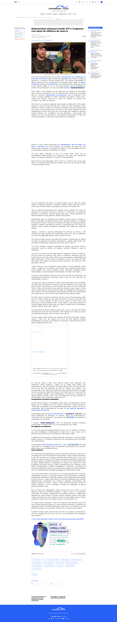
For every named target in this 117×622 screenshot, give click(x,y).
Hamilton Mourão (77, 88)
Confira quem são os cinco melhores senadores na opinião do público (96, 34)
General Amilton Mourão (72, 562)
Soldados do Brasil (37, 565)
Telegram (19, 36)
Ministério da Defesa (76, 559)
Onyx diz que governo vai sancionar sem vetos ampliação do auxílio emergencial (38, 598)
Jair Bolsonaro (36, 559)
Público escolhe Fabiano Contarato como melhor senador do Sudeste (96, 55)
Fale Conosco (66, 613)
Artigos (55, 14)
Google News (20, 39)
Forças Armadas (65, 559)
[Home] (58, 7)
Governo (34, 574)
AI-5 (43, 559)
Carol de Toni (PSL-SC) (55, 414)
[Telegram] (79, 2)
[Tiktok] (95, 2)
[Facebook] (82, 2)
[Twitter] (84, 2)
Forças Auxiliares (70, 565)
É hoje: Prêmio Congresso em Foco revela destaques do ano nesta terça (96, 75)
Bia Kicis (69, 414)
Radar (69, 14)
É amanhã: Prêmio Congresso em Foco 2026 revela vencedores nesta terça (96, 44)
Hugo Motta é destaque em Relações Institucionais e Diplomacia (95, 66)
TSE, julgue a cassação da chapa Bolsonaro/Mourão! (58, 597)
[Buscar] (101, 2)
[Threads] (98, 2)
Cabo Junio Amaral (36, 562)
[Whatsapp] (76, 2)
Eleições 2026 (62, 14)
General (67, 88)
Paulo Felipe (60, 565)
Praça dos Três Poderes (52, 559)
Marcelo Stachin (54, 373)
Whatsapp (19, 33)
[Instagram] (90, 2)
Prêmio (75, 14)
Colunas (49, 14)
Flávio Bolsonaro (47, 423)
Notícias (42, 14)
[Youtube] (93, 2)
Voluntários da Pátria (50, 565)
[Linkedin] (87, 2)
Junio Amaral (72, 444)
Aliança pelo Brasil (48, 562)
